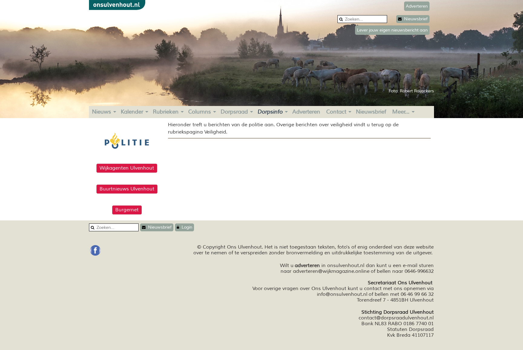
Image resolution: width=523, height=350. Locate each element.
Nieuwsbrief (415, 18)
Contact (336, 111)
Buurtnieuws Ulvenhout (127, 189)
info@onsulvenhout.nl (342, 294)
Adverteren (306, 111)
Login (185, 227)
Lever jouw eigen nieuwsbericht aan (392, 30)
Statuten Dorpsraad (410, 329)
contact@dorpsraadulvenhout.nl (396, 318)
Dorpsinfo (270, 111)
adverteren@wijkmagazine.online (331, 271)
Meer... (401, 111)
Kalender (132, 111)
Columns (199, 111)
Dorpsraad (234, 111)
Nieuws (101, 111)
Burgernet (127, 210)
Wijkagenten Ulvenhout (127, 168)
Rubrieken (166, 111)
